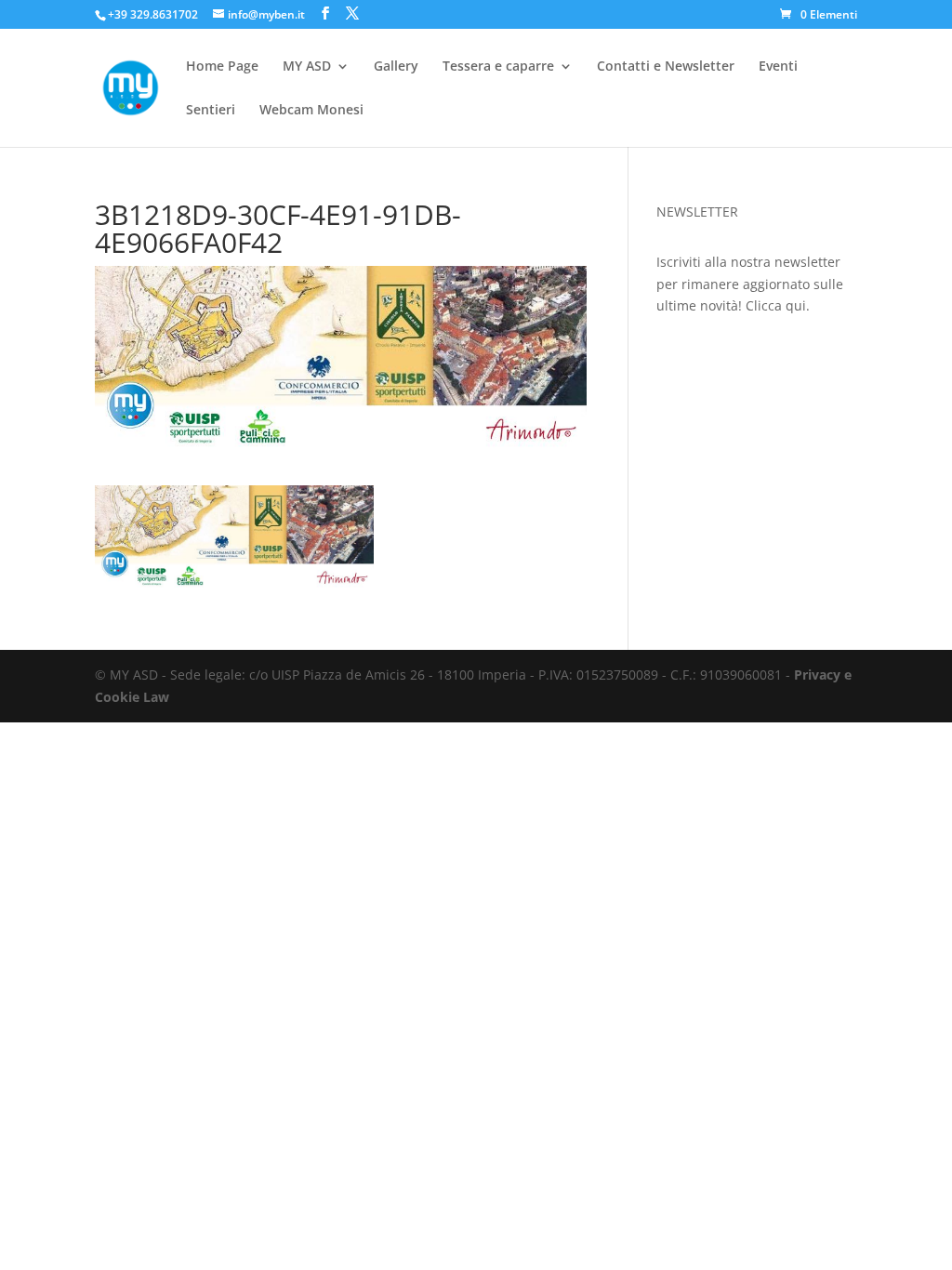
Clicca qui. (778, 305)
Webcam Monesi (311, 110)
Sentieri (210, 110)
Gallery (396, 67)
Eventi (778, 67)
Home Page (222, 67)
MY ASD (307, 67)
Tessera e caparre (498, 67)
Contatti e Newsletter (665, 67)
